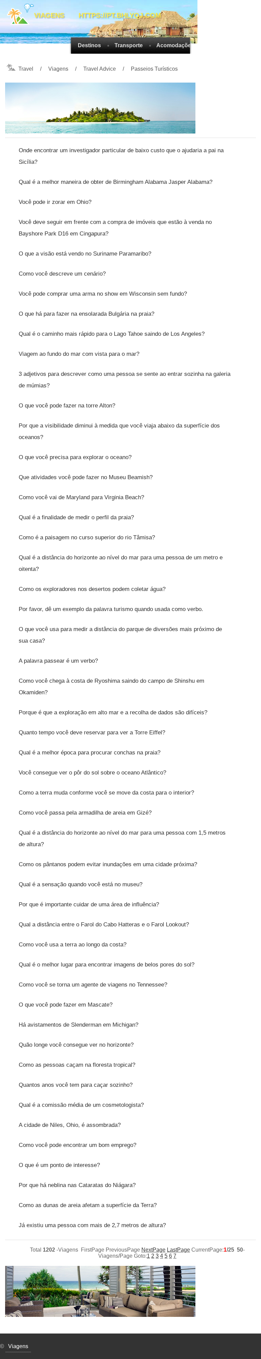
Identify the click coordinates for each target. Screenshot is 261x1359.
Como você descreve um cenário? (62, 274)
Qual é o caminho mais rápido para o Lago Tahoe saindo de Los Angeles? (112, 334)
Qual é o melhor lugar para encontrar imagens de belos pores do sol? (106, 964)
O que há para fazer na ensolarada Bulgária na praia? (86, 314)
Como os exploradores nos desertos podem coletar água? (92, 589)
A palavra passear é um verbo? (58, 661)
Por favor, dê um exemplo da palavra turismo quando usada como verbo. (111, 609)
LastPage (178, 1250)
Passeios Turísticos (154, 69)
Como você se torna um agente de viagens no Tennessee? (93, 984)
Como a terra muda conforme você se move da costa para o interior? (106, 792)
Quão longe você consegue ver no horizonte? (76, 1045)
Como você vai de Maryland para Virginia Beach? (81, 497)
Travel (25, 69)
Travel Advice (99, 69)
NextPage (153, 1250)
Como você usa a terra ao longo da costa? (72, 944)
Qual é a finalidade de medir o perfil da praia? (76, 517)
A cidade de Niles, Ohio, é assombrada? (70, 1125)
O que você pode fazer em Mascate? (65, 1004)
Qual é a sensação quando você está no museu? (80, 884)
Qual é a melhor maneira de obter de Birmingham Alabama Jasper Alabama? (115, 182)
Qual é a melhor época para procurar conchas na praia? (89, 752)
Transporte (129, 45)
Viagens (58, 69)
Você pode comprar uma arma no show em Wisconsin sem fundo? (103, 294)
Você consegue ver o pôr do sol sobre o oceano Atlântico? (92, 772)
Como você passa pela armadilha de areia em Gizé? (85, 812)
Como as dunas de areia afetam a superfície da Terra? (88, 1205)
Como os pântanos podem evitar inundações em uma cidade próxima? (108, 864)
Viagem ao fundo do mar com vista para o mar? (79, 354)
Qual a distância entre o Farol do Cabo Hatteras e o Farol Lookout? (104, 924)
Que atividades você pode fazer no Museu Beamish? (86, 477)
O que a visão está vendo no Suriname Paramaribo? (85, 253)
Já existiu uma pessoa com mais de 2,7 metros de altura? (92, 1225)
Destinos (89, 45)
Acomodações (175, 45)
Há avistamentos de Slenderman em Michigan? (78, 1025)
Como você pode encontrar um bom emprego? (77, 1145)
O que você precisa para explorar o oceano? (75, 457)
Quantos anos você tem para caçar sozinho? (76, 1085)
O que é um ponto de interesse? (59, 1165)
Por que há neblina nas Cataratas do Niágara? (77, 1185)
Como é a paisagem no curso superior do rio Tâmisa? (87, 537)
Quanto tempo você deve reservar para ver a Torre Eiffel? (92, 732)
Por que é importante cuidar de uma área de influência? (89, 904)
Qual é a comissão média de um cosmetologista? (81, 1105)
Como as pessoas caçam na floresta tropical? (77, 1065)
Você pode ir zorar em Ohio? (55, 202)
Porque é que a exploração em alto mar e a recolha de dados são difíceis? (113, 712)
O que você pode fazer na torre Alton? (67, 405)
